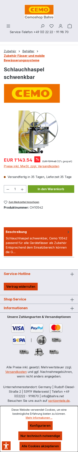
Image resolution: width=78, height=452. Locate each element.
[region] (39, 131)
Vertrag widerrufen (20, 286)
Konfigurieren (40, 425)
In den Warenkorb (51, 189)
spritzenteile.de (59, 401)
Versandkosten (16, 372)
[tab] (38, 241)
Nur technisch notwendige (40, 436)
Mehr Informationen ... (39, 417)
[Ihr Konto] (60, 26)
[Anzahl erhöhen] (22, 189)
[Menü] (8, 26)
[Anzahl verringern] (8, 189)
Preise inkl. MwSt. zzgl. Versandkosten (31, 166)
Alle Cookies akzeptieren (40, 446)
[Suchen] (42, 26)
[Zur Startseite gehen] (39, 12)
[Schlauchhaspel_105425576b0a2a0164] (39, 131)
